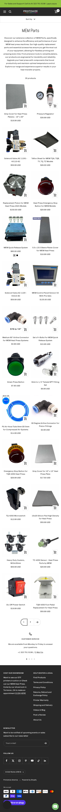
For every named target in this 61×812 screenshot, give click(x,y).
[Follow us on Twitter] (13, 760)
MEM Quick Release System (16, 248)
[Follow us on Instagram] (19, 760)
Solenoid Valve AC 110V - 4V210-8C (16, 294)
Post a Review (39, 715)
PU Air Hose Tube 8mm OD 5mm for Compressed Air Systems (15, 428)
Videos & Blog (39, 710)
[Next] (37, 622)
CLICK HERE (20, 693)
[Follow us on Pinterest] (26, 760)
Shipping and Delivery (42, 705)
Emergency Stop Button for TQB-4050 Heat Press (16, 472)
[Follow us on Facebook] (6, 760)
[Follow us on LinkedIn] (45, 760)
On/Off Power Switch (15, 605)
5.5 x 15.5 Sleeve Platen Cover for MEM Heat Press (45, 249)
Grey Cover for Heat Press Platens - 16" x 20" (15, 115)
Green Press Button (15, 382)
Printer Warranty (41, 700)
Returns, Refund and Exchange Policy (42, 693)
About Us (37, 720)
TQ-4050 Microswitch (15, 516)
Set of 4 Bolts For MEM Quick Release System (45, 338)
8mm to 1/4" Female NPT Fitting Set (45, 383)
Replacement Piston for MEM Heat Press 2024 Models (16, 204)
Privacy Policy (39, 687)
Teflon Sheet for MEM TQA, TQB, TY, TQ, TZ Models (45, 159)
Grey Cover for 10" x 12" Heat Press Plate (45, 472)
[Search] (10, 11)
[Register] (45, 743)
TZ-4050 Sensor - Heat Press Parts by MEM (45, 561)
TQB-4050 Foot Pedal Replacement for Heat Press (45, 606)
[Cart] (56, 11)
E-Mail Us (39, 652)
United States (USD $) (13, 772)
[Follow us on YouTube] (32, 760)
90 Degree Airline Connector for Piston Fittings (45, 424)
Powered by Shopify (29, 780)
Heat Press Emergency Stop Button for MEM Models (45, 204)
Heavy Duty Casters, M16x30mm (16, 561)
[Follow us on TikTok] (38, 760)
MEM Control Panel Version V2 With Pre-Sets (45, 294)
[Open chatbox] (55, 806)
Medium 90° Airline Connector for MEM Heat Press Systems (15, 338)
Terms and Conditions (43, 682)
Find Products (39, 677)
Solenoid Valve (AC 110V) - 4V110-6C (15, 159)
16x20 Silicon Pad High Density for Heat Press (45, 517)
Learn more (52, 4)
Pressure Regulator (45, 114)
